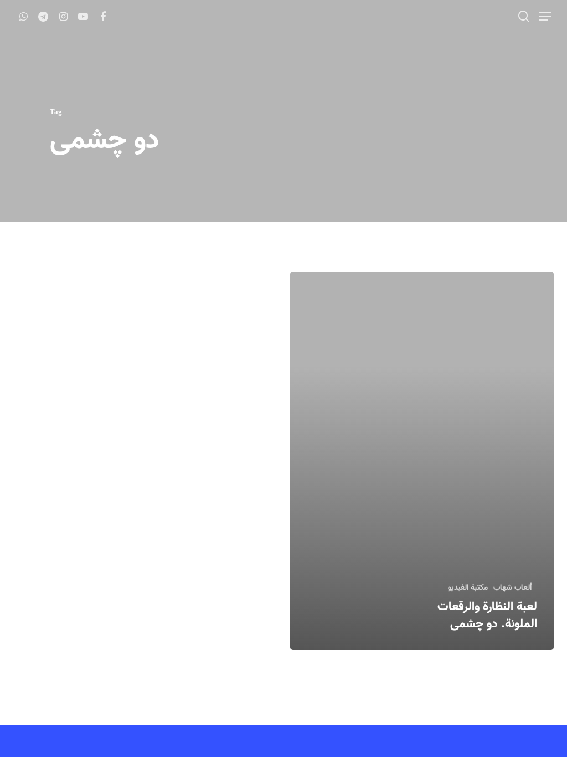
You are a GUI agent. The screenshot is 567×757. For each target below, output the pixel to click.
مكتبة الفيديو (468, 588)
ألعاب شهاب (512, 588)
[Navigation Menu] (544, 16)
